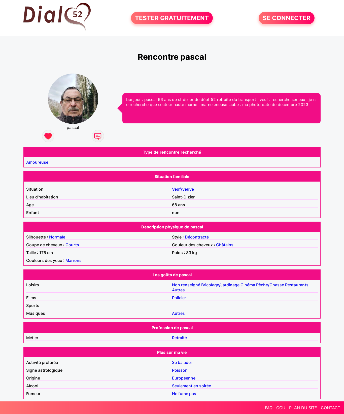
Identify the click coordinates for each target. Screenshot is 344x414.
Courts (72, 244)
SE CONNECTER (287, 18)
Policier (179, 297)
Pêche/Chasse (270, 284)
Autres (178, 289)
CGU (280, 407)
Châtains (224, 244)
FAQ (268, 407)
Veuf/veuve (183, 189)
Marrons (73, 260)
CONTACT (330, 407)
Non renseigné (186, 284)
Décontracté (197, 236)
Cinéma (247, 284)
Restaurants (296, 284)
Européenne (183, 378)
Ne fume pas (184, 393)
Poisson (180, 370)
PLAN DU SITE (303, 407)
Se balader (182, 362)
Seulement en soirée (191, 385)
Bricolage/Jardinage (220, 284)
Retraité (179, 337)
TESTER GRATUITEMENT (172, 18)
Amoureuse (37, 162)
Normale (57, 236)
